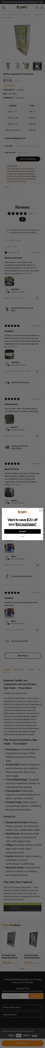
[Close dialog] (40, 510)
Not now (22, 536)
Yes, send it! (22, 531)
